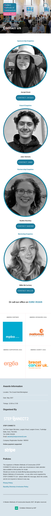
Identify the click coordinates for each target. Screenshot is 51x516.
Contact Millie (25, 290)
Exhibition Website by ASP (28, 508)
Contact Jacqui (25, 97)
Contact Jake (26, 162)
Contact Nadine (25, 226)
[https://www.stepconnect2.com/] (16, 422)
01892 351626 (35, 302)
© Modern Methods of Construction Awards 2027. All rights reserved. (25, 502)
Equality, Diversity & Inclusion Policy (15, 486)
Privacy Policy (8, 483)
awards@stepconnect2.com (17, 436)
